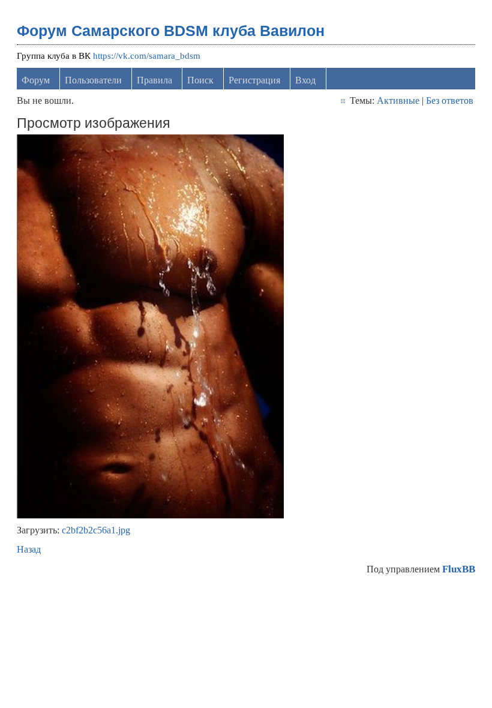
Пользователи (93, 80)
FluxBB (458, 569)
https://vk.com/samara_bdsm (146, 56)
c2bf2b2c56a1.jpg (96, 530)
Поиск (200, 80)
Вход (305, 80)
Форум (36, 80)
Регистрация (254, 80)
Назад (29, 549)
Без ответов (449, 100)
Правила (154, 80)
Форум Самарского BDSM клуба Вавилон (171, 30)
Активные (398, 100)
